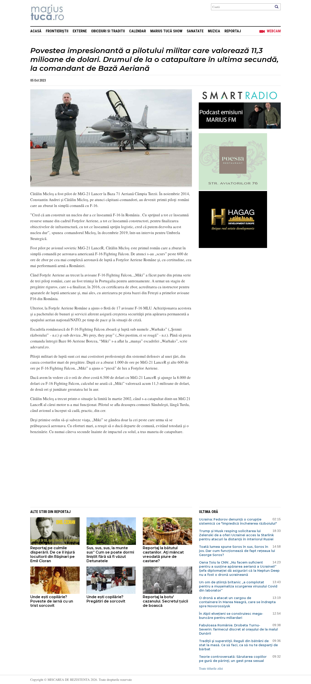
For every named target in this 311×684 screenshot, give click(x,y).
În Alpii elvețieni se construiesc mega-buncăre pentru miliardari (231, 616)
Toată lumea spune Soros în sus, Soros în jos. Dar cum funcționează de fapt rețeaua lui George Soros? (237, 551)
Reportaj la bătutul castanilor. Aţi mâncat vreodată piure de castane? (163, 554)
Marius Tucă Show (166, 31)
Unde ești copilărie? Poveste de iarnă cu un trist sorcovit (51, 601)
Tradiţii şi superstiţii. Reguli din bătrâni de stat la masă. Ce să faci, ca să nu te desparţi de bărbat (238, 645)
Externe (80, 31)
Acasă (35, 31)
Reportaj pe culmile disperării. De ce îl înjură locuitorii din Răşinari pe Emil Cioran (52, 554)
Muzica (214, 31)
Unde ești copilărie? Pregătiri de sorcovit (106, 599)
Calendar (137, 31)
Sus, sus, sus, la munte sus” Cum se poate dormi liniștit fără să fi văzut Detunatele (110, 554)
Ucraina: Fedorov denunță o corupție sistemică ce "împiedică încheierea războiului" (238, 521)
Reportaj (232, 31)
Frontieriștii (57, 31)
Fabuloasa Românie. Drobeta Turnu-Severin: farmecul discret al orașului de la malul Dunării (238, 629)
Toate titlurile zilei (211, 668)
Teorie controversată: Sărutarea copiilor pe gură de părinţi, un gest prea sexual (233, 659)
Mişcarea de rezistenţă (71, 13)
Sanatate (195, 31)
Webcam (274, 31)
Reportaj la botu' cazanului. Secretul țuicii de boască (165, 601)
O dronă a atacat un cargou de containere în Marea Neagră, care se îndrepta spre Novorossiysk (237, 602)
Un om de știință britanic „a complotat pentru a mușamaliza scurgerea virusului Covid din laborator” (238, 586)
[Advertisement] (107, 470)
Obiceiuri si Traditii (108, 31)
